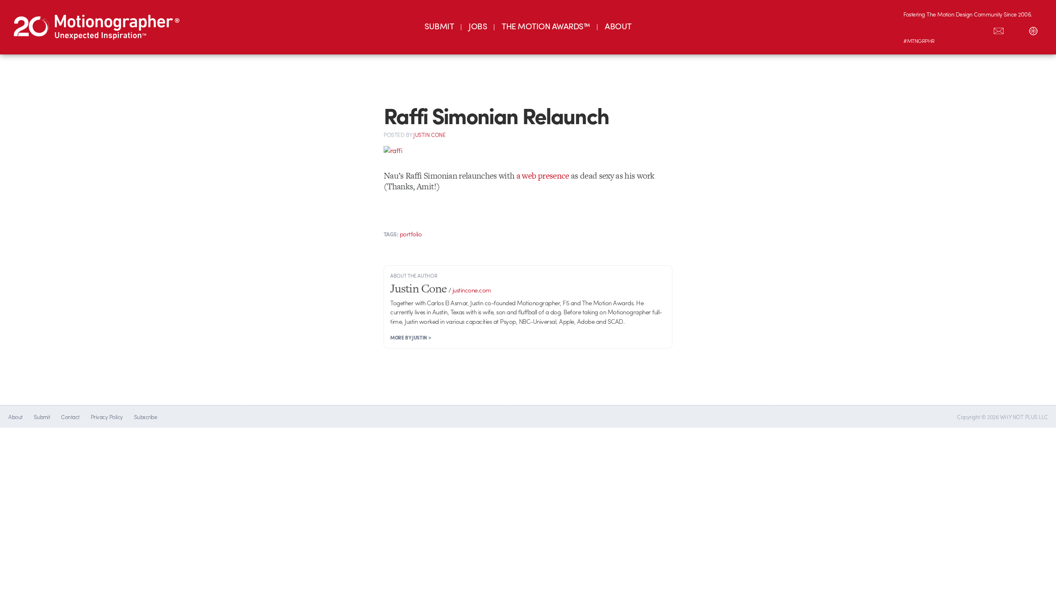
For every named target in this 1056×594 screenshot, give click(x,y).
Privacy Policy (107, 417)
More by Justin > (410, 337)
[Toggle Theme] (1033, 29)
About (15, 417)
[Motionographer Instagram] (912, 29)
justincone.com (472, 290)
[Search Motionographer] (1016, 29)
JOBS (478, 26)
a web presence (542, 176)
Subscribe (145, 417)
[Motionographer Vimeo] (946, 29)
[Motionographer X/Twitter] (981, 29)
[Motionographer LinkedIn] (929, 29)
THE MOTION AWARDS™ (546, 26)
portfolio (411, 233)
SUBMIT (439, 26)
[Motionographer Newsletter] (998, 29)
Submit (42, 417)
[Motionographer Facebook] (964, 29)
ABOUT (618, 26)
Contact (70, 417)
